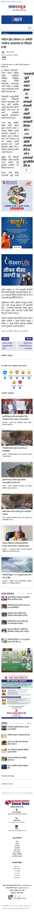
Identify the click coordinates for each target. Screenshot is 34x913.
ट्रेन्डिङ (4, 723)
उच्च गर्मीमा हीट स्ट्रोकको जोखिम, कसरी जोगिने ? (18, 751)
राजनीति (17, 846)
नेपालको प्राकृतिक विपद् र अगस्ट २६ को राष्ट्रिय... (18, 728)
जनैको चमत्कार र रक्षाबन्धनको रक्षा (19, 734)
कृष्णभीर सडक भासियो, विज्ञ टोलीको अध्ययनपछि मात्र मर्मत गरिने (14, 481)
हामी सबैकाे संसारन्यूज (19, 10)
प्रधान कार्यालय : (17, 812)
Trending (17, 871)
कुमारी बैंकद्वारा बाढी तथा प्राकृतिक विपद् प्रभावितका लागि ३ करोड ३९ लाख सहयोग (15, 418)
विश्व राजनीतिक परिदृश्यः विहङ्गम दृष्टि (18, 767)
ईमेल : (17, 828)
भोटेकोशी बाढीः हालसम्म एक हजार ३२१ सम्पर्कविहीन (19, 606)
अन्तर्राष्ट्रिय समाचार (17, 856)
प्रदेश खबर (17, 850)
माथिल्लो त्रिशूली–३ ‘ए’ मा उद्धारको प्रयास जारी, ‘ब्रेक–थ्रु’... (19, 640)
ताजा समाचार (7, 594)
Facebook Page (7, 776)
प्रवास (17, 844)
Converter (17, 875)
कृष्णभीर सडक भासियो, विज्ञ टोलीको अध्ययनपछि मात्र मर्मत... (18, 614)
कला (17, 841)
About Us (17, 866)
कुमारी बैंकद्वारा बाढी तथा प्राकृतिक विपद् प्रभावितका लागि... (19, 598)
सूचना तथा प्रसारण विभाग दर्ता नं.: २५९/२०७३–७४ (17, 885)
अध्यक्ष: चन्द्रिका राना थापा (17, 890)
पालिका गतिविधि (17, 854)
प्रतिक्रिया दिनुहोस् (7, 355)
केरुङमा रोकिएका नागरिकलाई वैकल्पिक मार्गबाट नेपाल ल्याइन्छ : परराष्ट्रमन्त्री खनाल (15, 545)
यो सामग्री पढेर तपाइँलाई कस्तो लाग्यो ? (14, 366)
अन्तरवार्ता (17, 848)
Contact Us (17, 878)
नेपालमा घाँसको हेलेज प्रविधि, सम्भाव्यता (17, 759)
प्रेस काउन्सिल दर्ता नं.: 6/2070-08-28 (17, 888)
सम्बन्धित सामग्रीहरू (7, 393)
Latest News (17, 869)
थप (28, 594)
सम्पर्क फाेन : (17, 820)
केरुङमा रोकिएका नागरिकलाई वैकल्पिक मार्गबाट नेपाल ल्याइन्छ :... (18, 631)
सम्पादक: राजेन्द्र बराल (17, 893)
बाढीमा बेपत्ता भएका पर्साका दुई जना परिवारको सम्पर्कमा (18, 622)
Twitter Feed (7, 784)
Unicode (17, 873)
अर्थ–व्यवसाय (17, 852)
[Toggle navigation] (29, 27)
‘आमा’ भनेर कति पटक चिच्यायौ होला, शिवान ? (18, 743)
